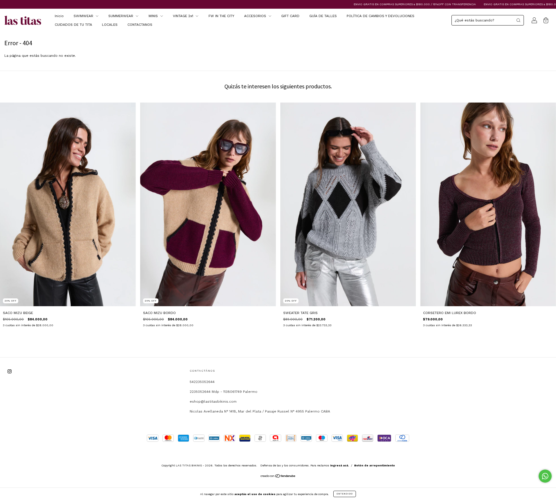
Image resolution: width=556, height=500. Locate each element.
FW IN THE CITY (221, 16)
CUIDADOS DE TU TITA (73, 25)
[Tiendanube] (278, 477)
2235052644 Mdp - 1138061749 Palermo (223, 392)
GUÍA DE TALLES (323, 16)
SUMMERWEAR (121, 16)
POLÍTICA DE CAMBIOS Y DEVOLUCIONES (380, 16)
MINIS (154, 16)
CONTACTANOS (139, 25)
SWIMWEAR (84, 16)
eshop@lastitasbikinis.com (213, 401)
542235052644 (202, 382)
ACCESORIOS (255, 16)
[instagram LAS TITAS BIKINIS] (9, 372)
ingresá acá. (339, 465)
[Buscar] (518, 20)
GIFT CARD (290, 16)
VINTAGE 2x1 (183, 16)
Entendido (344, 493)
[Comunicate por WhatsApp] (545, 476)
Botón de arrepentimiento (374, 465)
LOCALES (110, 25)
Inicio (59, 16)
